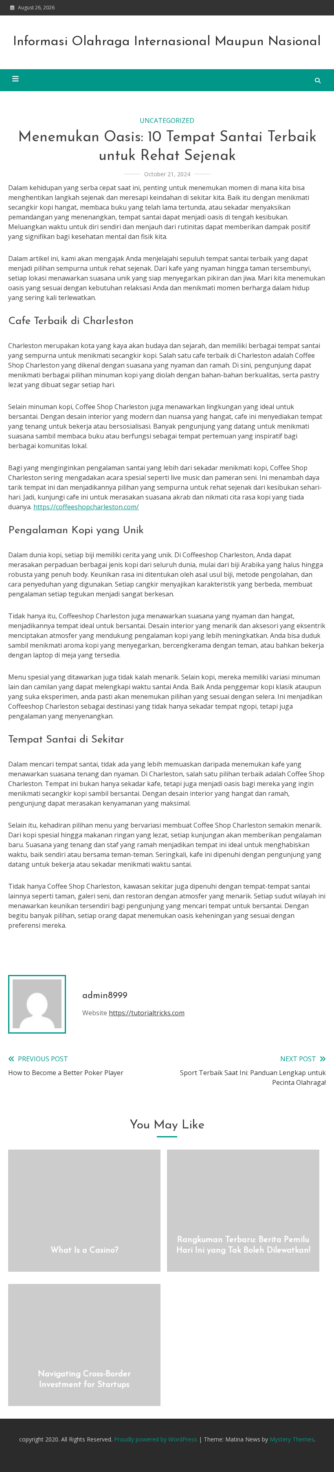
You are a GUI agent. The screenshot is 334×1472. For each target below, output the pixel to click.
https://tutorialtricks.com (147, 1012)
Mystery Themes (292, 1439)
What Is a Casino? (85, 1250)
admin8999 (104, 996)
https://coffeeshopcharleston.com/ (86, 506)
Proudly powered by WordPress (156, 1439)
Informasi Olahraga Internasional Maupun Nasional (167, 41)
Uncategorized (167, 120)
